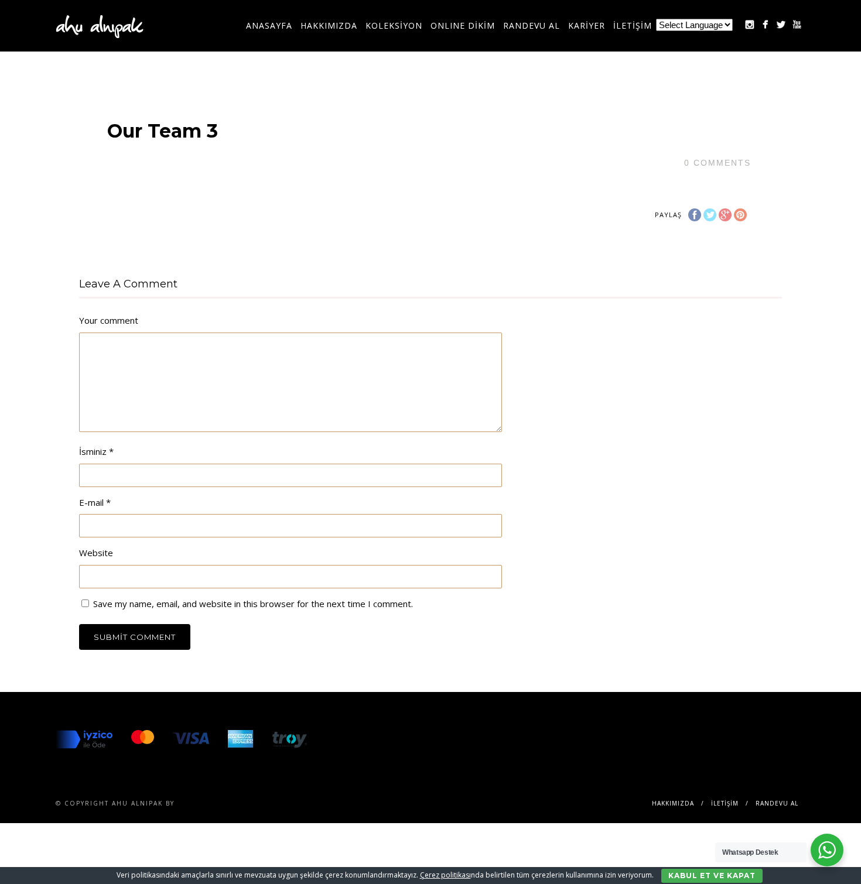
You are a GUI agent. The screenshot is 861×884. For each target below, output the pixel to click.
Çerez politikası (445, 875)
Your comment (108, 320)
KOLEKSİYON (393, 25)
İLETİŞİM (632, 25)
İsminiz (96, 451)
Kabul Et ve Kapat (712, 875)
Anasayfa (269, 25)
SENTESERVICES (207, 803)
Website (96, 553)
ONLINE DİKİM (462, 25)
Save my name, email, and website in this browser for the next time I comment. (253, 603)
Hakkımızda (328, 25)
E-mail (95, 502)
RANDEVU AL (531, 25)
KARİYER (586, 25)
